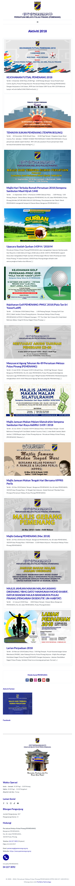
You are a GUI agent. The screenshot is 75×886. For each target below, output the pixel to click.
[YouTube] (43, 680)
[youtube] (18, 803)
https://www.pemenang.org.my (20, 851)
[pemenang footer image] (37, 738)
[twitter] (7, 803)
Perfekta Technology (44, 882)
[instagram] (11, 803)
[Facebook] (27, 680)
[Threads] (47, 680)
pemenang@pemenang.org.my (17, 848)
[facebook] (3, 803)
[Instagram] (35, 680)
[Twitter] (31, 680)
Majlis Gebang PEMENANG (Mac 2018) (28, 536)
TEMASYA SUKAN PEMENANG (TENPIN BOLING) (34, 132)
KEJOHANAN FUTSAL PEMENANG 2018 (29, 77)
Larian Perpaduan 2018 (20, 648)
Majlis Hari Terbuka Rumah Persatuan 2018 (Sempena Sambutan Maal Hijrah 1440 (36, 189)
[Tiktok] (39, 680)
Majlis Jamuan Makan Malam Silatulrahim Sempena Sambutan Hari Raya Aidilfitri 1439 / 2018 (35, 423)
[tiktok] (14, 803)
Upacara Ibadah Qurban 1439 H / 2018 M (29, 246)
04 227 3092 (13, 841)
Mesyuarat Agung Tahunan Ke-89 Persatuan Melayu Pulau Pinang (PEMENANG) (35, 365)
